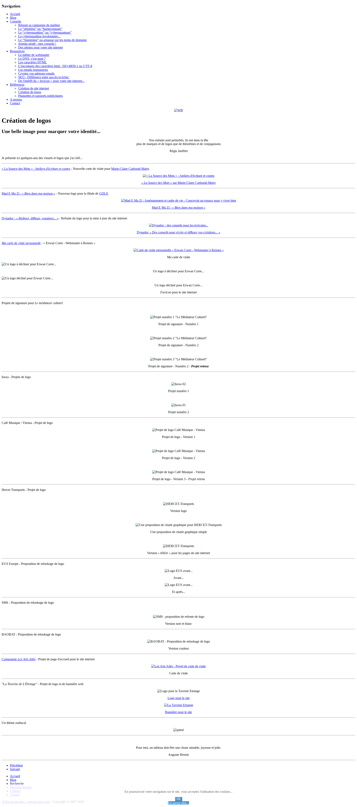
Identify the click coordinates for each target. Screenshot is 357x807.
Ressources (17, 51)
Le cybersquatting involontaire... (39, 36)
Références (17, 84)
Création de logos (29, 92)
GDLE (103, 193)
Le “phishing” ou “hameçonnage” (40, 29)
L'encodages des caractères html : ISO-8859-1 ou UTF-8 (55, 66)
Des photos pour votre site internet (40, 47)
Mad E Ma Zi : (28, 193)
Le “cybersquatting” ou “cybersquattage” (45, 32)
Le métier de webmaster (33, 55)
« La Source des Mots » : (36, 168)
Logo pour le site (179, 698)
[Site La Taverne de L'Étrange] (178, 705)
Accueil (15, 14)
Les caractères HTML (32, 62)
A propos (16, 99)
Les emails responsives (33, 69)
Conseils (15, 21)
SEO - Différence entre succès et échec (43, 77)
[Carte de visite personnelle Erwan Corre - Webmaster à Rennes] (178, 250)
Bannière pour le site (178, 712)
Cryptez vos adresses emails (36, 73)
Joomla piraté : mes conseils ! (37, 43)
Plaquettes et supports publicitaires (40, 96)
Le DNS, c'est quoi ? (31, 58)
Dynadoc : (30, 218)
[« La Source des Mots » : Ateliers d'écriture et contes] (178, 175)
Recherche (17, 783)
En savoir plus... (178, 803)
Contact (15, 103)
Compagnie (19, 659)
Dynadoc (178, 232)
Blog (13, 17)
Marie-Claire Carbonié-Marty (130, 168)
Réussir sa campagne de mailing (39, 25)
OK (179, 799)
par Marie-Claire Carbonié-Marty (178, 182)
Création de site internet (33, 88)
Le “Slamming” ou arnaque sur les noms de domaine (52, 40)
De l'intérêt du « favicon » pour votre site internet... (51, 81)
